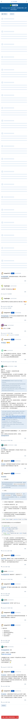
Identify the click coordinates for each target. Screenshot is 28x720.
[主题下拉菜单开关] (26, 1)
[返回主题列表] (1, 1)
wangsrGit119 (6, 574)
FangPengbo (6, 316)
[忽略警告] (17, 717)
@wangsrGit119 (5, 435)
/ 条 (13, 1)
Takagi (4, 342)
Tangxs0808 (5, 276)
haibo (4, 448)
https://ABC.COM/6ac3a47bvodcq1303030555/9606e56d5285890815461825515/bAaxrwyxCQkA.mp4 (13, 418)
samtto (4, 476)
